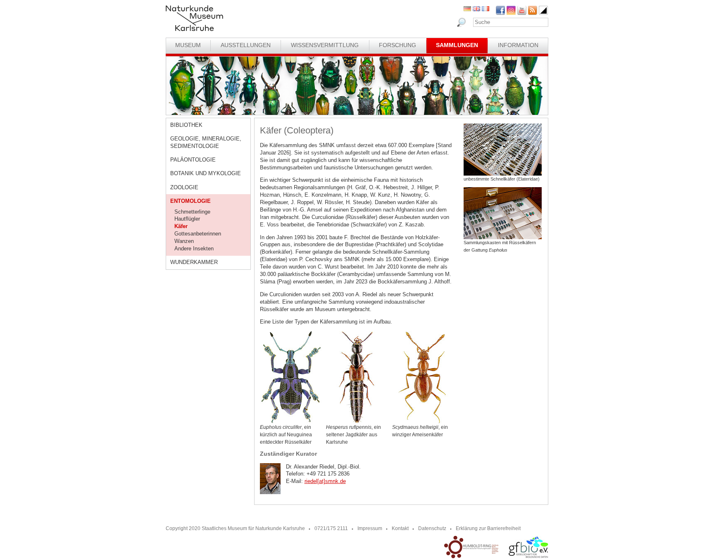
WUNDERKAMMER (194, 262)
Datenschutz (432, 528)
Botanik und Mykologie (205, 173)
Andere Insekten (194, 248)
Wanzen (184, 241)
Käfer (181, 226)
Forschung (397, 45)
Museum (188, 45)
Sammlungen (457, 45)
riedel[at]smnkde (325, 481)
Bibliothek (186, 125)
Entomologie (190, 201)
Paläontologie (193, 160)
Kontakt (400, 528)
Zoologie (184, 187)
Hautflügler (187, 219)
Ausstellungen (246, 45)
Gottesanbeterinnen (197, 234)
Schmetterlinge (192, 212)
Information (518, 45)
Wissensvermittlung (325, 45)
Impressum (369, 528)
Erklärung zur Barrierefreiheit (488, 528)
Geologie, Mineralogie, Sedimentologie (205, 142)
